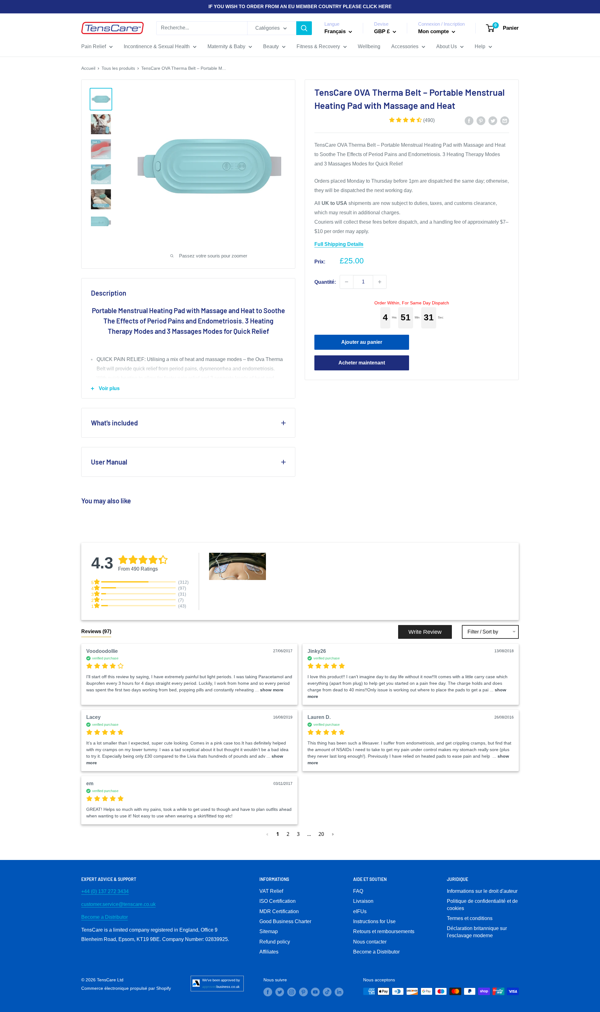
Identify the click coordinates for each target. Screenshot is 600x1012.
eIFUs (360, 911)
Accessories (404, 46)
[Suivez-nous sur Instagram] (291, 992)
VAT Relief (271, 891)
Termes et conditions (469, 918)
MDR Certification (279, 911)
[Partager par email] (504, 120)
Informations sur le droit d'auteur (482, 891)
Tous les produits (118, 68)
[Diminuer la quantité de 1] (346, 281)
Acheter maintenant (361, 362)
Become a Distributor (104, 917)
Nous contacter (370, 941)
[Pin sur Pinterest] (481, 120)
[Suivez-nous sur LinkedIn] (339, 992)
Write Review (425, 632)
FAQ (358, 891)
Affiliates (268, 951)
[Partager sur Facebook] (469, 120)
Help (480, 46)
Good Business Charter (285, 921)
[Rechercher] (304, 28)
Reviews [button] (96, 631)
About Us (446, 46)
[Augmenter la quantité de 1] (379, 281)
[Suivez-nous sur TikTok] (327, 992)
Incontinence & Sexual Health (157, 46)
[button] (412, 120)
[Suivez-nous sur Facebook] (267, 992)
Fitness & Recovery (318, 46)
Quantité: (325, 281)
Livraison (363, 901)
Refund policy (274, 941)
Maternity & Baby (226, 46)
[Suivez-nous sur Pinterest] (303, 992)
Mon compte (434, 31)
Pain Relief (93, 46)
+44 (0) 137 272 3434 (105, 891)
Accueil (88, 68)
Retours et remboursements (383, 931)
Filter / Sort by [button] (483, 631)
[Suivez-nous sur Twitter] (279, 992)
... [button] (268, 689)
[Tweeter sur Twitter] (492, 120)
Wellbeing (369, 46)
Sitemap (268, 931)
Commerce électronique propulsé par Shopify (126, 988)
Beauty (271, 46)
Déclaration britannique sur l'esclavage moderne (477, 932)
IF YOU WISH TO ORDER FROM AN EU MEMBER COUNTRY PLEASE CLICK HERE (300, 6)
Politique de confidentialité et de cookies (482, 904)
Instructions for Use (374, 921)
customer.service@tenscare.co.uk (118, 904)
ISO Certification (277, 901)
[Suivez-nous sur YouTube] (315, 992)
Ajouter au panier (361, 342)
